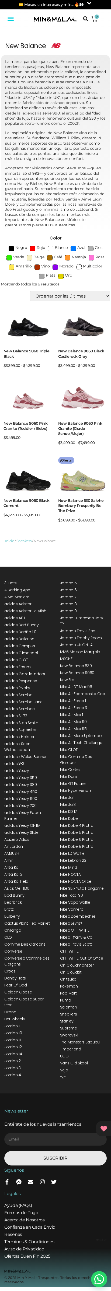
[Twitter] (54, 1182)
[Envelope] (30, 1182)
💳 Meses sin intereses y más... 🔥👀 (51, 4)
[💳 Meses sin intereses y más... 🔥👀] (89, 3)
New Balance (25, 45)
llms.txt (100, 1240)
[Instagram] (42, 1182)
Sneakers (24, 541)
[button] (10, 19)
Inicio (9, 541)
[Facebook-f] (7, 1182)
